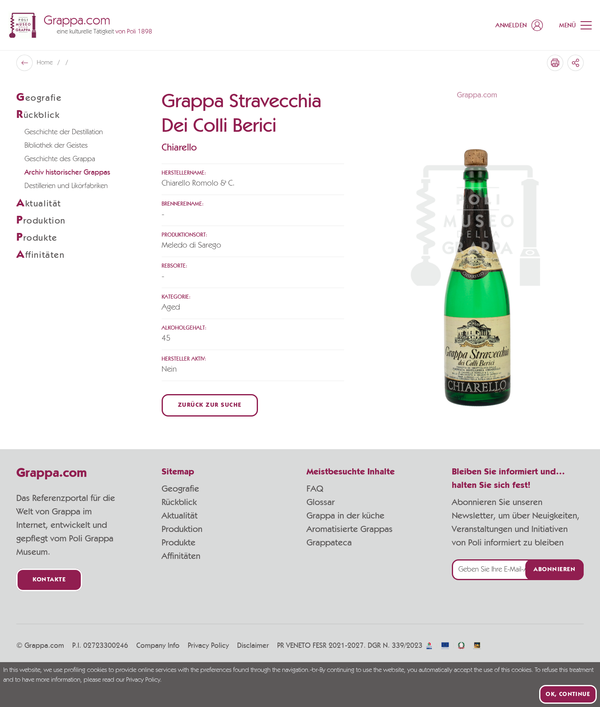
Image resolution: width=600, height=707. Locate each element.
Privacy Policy (208, 645)
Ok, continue (568, 694)
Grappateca (329, 542)
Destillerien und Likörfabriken (66, 186)
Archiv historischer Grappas (67, 172)
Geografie (180, 488)
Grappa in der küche (345, 515)
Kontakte (49, 580)
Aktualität (180, 515)
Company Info (158, 645)
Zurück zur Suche (210, 405)
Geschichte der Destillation (63, 132)
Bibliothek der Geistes (56, 145)
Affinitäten (181, 556)
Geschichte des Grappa (59, 159)
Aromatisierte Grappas (350, 529)
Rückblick (179, 502)
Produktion (182, 529)
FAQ (315, 488)
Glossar (321, 502)
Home (45, 63)
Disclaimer (253, 645)
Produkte (179, 542)
